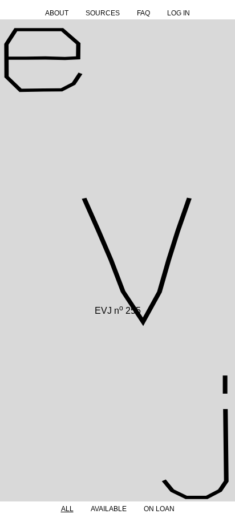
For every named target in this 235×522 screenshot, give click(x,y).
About (56, 13)
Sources (103, 13)
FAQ (143, 13)
